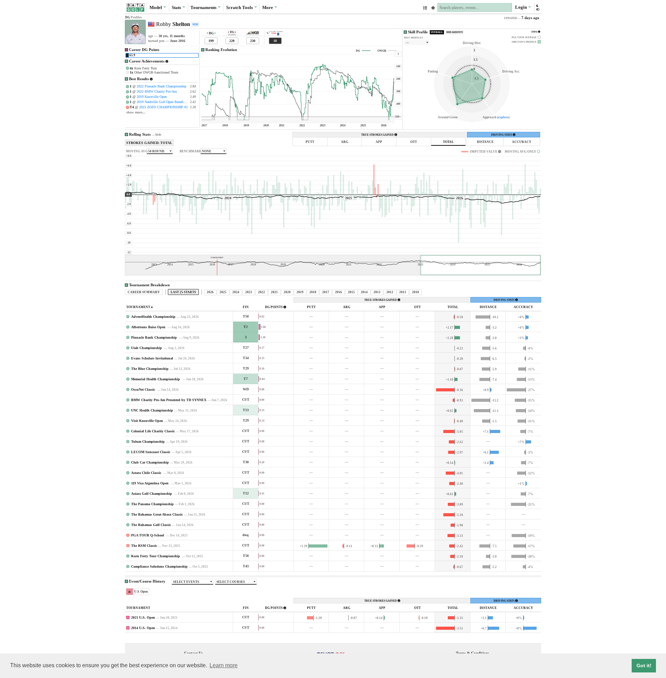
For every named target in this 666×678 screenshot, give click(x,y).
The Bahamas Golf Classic (151, 525)
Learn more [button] (224, 665)
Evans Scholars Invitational (152, 358)
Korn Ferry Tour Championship (156, 556)
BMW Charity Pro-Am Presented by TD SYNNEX (168, 400)
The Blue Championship (150, 369)
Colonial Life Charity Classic (153, 431)
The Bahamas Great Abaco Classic (157, 514)
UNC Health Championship (152, 410)
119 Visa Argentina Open (150, 483)
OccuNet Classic (143, 389)
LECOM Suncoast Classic (150, 452)
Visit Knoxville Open (147, 421)
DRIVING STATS (502, 134)
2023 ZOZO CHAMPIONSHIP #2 (163, 107)
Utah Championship (147, 348)
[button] (537, 7)
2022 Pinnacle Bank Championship (161, 86)
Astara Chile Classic (146, 473)
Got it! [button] (644, 665)
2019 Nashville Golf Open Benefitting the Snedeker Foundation (181, 102)
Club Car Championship (150, 462)
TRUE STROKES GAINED (377, 134)
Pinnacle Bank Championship (154, 337)
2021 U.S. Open (143, 617)
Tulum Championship (148, 441)
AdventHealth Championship (153, 317)
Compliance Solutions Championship (159, 566)
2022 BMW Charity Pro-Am (157, 91)
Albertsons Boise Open (148, 327)
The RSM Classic (144, 546)
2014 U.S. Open (143, 628)
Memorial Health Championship (156, 379)
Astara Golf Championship (152, 493)
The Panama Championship (152, 504)
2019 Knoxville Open (152, 97)
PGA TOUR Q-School (148, 535)
